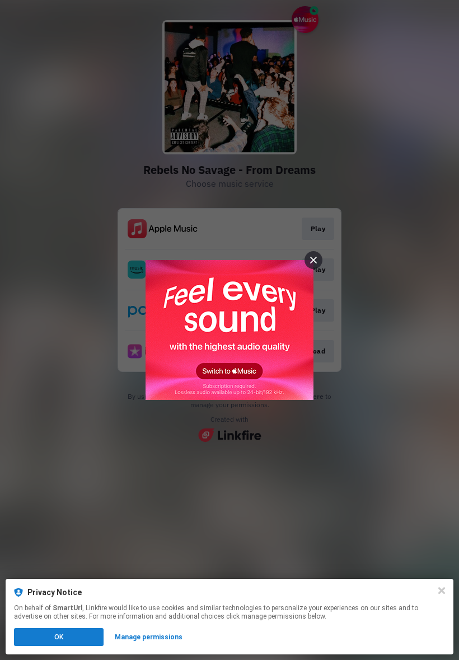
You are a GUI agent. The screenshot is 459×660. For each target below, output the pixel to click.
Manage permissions (148, 637)
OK (58, 637)
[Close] (442, 591)
